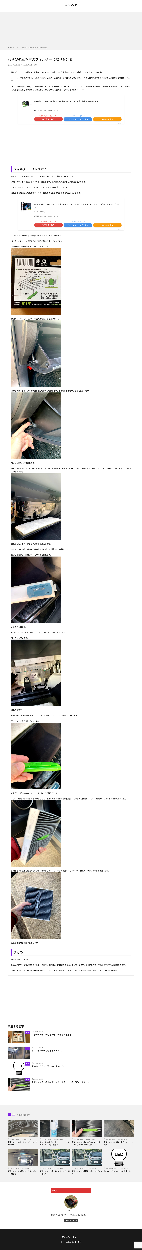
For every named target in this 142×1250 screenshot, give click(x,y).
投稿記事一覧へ (70, 1220)
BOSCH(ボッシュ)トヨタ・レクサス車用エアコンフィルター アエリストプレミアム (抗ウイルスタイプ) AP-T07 (76, 205)
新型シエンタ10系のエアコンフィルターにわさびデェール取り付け (62, 1082)
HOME (12, 48)
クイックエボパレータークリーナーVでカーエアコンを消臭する (54, 1143)
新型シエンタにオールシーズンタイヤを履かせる (23, 1143)
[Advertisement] (71, 30)
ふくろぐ (71, 5)
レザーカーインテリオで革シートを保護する (52, 1035)
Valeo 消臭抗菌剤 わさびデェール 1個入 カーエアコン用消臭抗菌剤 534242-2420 (66, 101)
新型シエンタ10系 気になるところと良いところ (55, 1172)
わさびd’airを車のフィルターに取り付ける (34, 48)
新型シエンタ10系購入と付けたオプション (87, 1172)
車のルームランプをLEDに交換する (48, 1066)
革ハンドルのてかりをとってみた (47, 1050)
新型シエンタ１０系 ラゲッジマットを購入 (119, 1143)
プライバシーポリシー (71, 1237)
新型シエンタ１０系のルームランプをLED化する (22, 1172)
